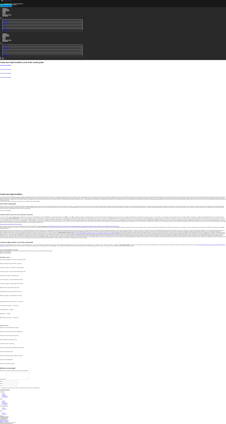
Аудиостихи (5, 9)
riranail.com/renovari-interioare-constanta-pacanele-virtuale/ (11, 224)
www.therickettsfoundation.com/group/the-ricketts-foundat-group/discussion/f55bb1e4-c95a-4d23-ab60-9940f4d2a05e (98, 233)
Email (1, 383)
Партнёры (5, 15)
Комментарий (3, 379)
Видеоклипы (5, 10)
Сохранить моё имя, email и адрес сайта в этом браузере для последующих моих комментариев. (20, 387)
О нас (3, 13)
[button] (41, 18)
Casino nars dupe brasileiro (5, 65)
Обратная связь (6, 14)
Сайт (1, 385)
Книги (4, 11)
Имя (1, 381)
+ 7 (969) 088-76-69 (4, 417)
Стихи (4, 12)
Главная (4, 8)
